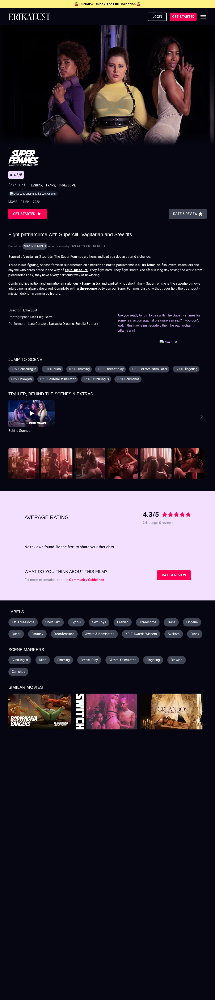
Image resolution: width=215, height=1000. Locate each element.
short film (52, 622)
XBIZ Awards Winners (141, 634)
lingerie (192, 622)
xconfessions (64, 634)
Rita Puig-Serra (41, 317)
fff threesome (23, 622)
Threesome (67, 185)
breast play (89, 660)
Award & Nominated (99, 634)
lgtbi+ (76, 622)
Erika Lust (30, 310)
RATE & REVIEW (174, 575)
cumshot (18, 672)
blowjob (176, 660)
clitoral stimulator (122, 660)
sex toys (99, 622)
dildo (42, 660)
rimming (63, 660)
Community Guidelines (86, 580)
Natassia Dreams (61, 324)
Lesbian (36, 185)
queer (16, 634)
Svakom (174, 634)
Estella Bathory (86, 324)
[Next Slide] (202, 416)
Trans (50, 185)
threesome (147, 622)
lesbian (122, 622)
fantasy (37, 634)
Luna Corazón (37, 324)
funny (194, 634)
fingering (153, 660)
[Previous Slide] (12, 416)
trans (171, 622)
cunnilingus (20, 660)
